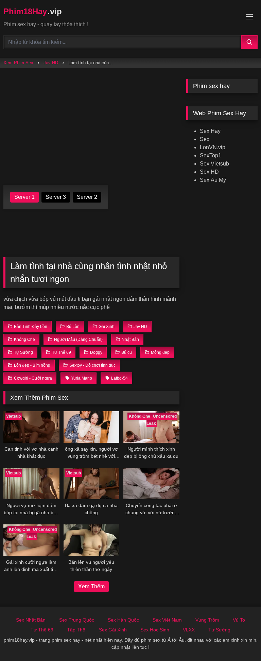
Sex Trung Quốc (76, 620)
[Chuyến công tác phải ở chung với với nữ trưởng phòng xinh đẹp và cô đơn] (151, 484)
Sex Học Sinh (154, 629)
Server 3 (56, 197)
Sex (204, 139)
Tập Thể (76, 629)
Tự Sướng (219, 629)
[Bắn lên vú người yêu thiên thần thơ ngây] (92, 540)
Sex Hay (210, 131)
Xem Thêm (91, 586)
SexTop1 (210, 155)
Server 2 (87, 197)
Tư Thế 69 (42, 629)
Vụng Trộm (207, 620)
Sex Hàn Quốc (123, 620)
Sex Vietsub (214, 164)
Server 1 (24, 197)
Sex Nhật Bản (31, 620)
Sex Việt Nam (167, 620)
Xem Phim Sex (18, 62)
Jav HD (51, 62)
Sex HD (209, 172)
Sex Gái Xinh (113, 629)
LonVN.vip (212, 147)
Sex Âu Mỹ (213, 180)
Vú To (239, 620)
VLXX (189, 629)
